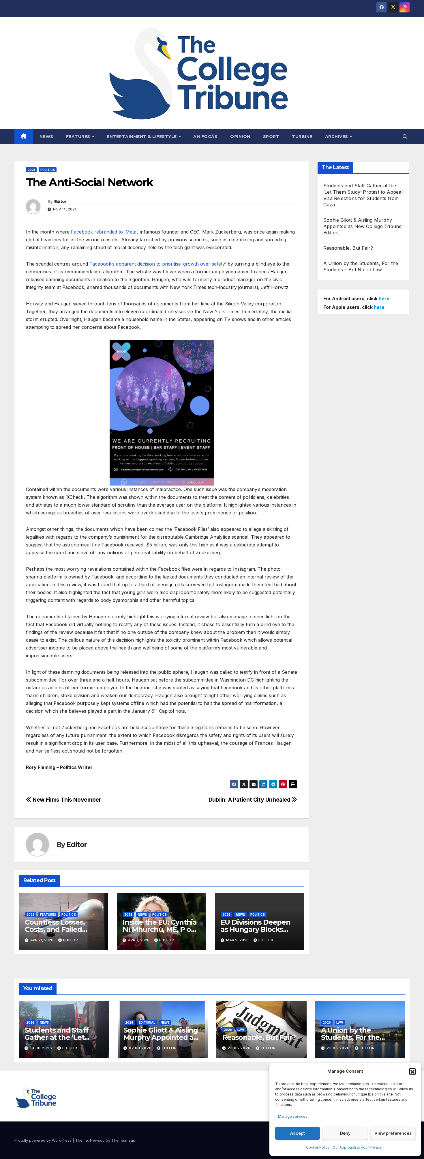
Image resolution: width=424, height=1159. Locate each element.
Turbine (302, 136)
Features (79, 136)
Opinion (240, 136)
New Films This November (66, 799)
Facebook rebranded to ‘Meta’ (103, 232)
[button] (412, 1071)
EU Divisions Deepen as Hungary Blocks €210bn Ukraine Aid (255, 929)
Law (240, 1029)
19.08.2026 (41, 1048)
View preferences (393, 1133)
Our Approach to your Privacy (357, 1147)
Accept (297, 1133)
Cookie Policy (318, 1147)
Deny (345, 1133)
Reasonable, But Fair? (348, 248)
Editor (60, 201)
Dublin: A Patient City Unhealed (250, 799)
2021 (31, 169)
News (46, 136)
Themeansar (122, 1140)
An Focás (205, 136)
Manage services (292, 1116)
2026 (31, 914)
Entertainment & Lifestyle (142, 136)
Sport (271, 136)
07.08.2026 (141, 1048)
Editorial (147, 1022)
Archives (337, 136)
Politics (47, 169)
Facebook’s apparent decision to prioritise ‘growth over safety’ (157, 264)
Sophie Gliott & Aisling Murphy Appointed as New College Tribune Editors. (362, 226)
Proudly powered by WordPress (43, 1140)
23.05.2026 (240, 1048)
